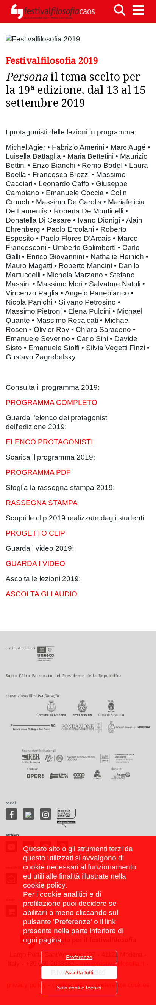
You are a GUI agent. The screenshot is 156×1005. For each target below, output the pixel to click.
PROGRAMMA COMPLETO (51, 402)
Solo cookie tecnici (79, 987)
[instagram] (45, 814)
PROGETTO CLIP (35, 533)
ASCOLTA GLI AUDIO (41, 594)
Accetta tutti (79, 972)
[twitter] (28, 814)
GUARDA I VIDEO (35, 563)
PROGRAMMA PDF (38, 472)
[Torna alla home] (53, 11)
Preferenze (79, 957)
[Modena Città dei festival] (66, 818)
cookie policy (44, 885)
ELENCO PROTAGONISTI (49, 442)
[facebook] (11, 814)
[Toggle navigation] (138, 10)
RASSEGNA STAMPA (42, 503)
